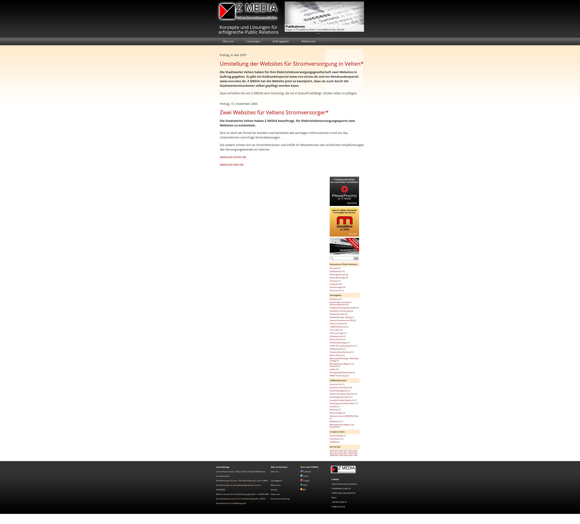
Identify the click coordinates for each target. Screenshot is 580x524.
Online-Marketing (337, 277)
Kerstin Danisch (336, 339)
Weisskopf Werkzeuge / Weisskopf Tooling (344, 359)
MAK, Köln (334, 409)
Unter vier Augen (337, 333)
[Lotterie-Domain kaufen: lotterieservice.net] (344, 253)
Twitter (306, 476)
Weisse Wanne (336, 355)
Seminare (334, 281)
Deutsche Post (336, 384)
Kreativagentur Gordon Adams (342, 403)
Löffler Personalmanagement (342, 345)
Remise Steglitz (336, 413)
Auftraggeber (281, 41)
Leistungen (253, 41)
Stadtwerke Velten (337, 314)
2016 (350, 450)
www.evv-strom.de (233, 157)
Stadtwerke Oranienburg (340, 311)
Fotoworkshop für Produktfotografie (231, 503)
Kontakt (274, 489)
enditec (333, 369)
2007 (336, 455)
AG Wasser (334, 299)
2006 (341, 455)
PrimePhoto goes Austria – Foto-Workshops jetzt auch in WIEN (242, 480)
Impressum (275, 494)
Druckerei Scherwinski (339, 387)
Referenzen (308, 41)
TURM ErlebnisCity (337, 326)
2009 (355, 453)
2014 (332, 453)
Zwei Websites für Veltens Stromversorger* (274, 112)
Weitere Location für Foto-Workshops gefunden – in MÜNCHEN (242, 494)
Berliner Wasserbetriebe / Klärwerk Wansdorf (340, 303)
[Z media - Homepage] (248, 21)
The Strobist (335, 330)
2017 (346, 450)
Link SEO (333, 406)
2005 (346, 455)
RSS (304, 489)
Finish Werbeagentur (338, 390)
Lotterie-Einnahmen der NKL (341, 320)
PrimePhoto (335, 439)
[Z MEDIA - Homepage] (343, 473)
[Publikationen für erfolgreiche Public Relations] (324, 19)
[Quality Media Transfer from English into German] (344, 236)
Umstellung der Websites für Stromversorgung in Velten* (292, 63)
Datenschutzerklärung (280, 498)
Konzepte (334, 268)
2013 (336, 453)
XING (305, 485)
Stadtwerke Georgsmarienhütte (343, 307)
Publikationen (335, 271)
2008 (332, 455)
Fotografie (334, 284)
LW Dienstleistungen (338, 342)
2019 (336, 450)
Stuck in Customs (337, 323)
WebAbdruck (335, 421)
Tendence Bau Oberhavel (340, 352)
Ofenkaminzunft (336, 349)
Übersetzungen (336, 287)
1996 (355, 455)
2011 (346, 453)
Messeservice (335, 290)
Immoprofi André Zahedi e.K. (342, 400)
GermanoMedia (336, 435)
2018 (341, 450)
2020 (332, 450)
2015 (355, 450)
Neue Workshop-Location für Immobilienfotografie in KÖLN (240, 498)
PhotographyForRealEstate (341, 372)
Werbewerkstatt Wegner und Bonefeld (342, 365)
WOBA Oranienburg (338, 375)
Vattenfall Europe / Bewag (340, 317)
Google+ (306, 480)
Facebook (307, 471)
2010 (350, 453)
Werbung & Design (338, 274)
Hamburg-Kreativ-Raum (340, 397)
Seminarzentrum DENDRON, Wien (344, 416)
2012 (341, 453)
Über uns (228, 41)
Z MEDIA (333, 442)
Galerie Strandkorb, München (342, 394)
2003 (350, 455)
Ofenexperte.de (336, 336)
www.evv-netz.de (231, 164)
